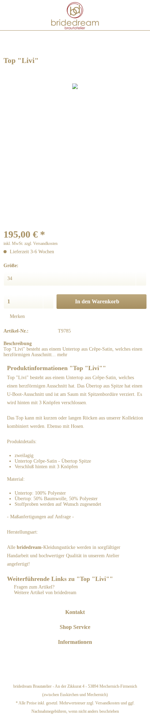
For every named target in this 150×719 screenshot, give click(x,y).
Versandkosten (107, 703)
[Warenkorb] (140, 14)
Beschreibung (17, 343)
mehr (61, 354)
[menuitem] (9, 15)
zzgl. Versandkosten (41, 243)
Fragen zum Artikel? (33, 587)
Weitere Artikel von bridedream (44, 592)
